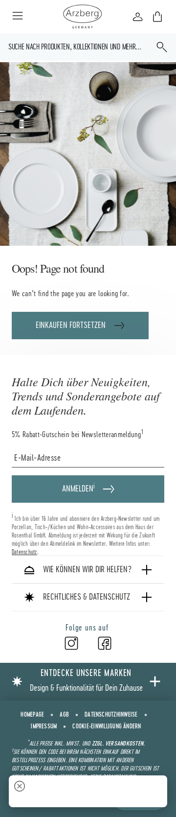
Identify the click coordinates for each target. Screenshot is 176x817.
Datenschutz (24, 552)
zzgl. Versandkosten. (118, 744)
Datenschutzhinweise (111, 715)
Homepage (32, 715)
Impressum (44, 726)
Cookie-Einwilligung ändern (106, 726)
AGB (64, 715)
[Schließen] (19, 787)
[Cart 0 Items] (157, 17)
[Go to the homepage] (82, 16)
